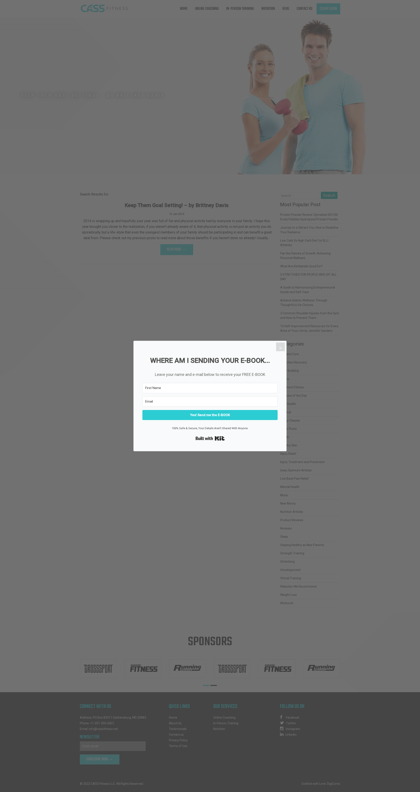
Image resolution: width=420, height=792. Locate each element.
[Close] (280, 346)
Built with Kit (210, 438)
